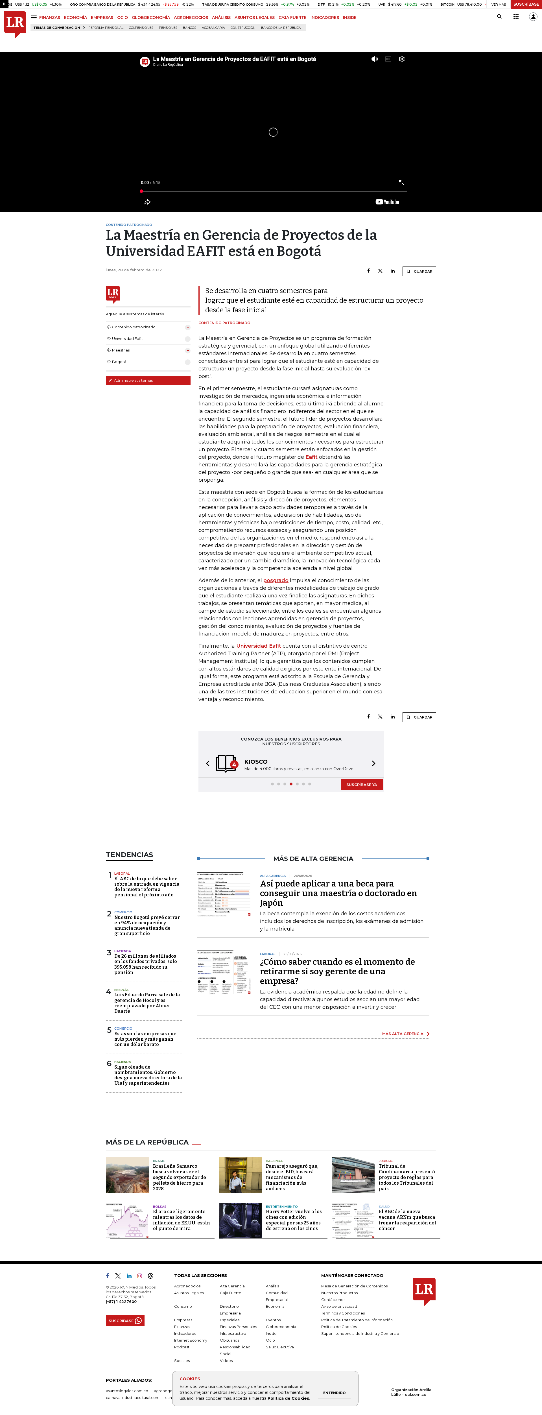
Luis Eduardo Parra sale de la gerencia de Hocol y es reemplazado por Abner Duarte (147, 1003)
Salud (384, 1207)
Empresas (183, 1320)
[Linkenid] (131, 1277)
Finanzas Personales (238, 1326)
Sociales (182, 1360)
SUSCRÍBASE (526, 4)
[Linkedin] (393, 271)
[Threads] (153, 1277)
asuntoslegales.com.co (127, 1390)
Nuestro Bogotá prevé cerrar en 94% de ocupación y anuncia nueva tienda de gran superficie (147, 925)
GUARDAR (422, 271)
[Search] (499, 16)
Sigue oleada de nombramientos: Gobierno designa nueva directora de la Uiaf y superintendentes (148, 1075)
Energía (121, 990)
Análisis (272, 1286)
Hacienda (122, 951)
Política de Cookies (288, 1398)
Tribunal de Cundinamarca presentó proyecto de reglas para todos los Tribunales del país (407, 1177)
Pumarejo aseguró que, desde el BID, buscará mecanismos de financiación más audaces (292, 1177)
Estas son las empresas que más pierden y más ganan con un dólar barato (145, 1039)
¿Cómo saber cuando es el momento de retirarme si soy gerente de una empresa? (337, 971)
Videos (226, 1360)
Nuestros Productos (339, 1292)
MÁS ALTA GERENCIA (402, 1033)
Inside (271, 1333)
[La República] (15, 25)
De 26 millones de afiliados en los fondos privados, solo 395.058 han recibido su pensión (145, 964)
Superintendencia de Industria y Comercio (360, 1333)
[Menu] (34, 17)
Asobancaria (213, 28)
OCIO (122, 17)
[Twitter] (380, 271)
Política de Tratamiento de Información (357, 1320)
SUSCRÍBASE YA (361, 784)
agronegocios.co (169, 1390)
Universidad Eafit (258, 646)
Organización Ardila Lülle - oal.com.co (411, 1392)
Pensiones (168, 28)
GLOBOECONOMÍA (151, 17)
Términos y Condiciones (343, 1313)
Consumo (183, 1306)
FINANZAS (49, 17)
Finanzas (182, 1326)
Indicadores (185, 1333)
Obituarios (229, 1340)
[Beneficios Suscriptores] (516, 17)
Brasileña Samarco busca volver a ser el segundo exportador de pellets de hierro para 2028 (179, 1177)
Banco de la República (281, 28)
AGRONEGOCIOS (191, 17)
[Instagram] (142, 1277)
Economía (275, 1306)
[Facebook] (368, 271)
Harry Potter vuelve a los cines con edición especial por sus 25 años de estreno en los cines (294, 1220)
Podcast (181, 1347)
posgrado (276, 580)
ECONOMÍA (75, 17)
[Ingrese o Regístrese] (533, 16)
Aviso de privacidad (339, 1306)
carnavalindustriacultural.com (132, 1397)
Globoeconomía (281, 1326)
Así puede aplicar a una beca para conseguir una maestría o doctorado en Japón (338, 893)
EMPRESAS (102, 17)
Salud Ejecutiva (280, 1347)
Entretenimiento (282, 1207)
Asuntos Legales (189, 1292)
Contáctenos (333, 1299)
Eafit (311, 457)
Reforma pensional (105, 28)
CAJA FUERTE (293, 17)
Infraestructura (233, 1333)
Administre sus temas (133, 380)
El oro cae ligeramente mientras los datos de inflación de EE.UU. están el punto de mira (181, 1220)
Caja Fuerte (230, 1292)
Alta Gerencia (232, 1286)
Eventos (273, 1320)
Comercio (123, 912)
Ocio (270, 1340)
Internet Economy (190, 1340)
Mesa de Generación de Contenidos (354, 1286)
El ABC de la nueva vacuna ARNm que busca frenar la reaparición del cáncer (407, 1220)
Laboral (122, 873)
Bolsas (160, 1207)
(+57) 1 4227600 (121, 1301)
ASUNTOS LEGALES (255, 17)
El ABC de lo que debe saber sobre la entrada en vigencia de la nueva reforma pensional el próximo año (147, 887)
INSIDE (350, 17)
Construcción (243, 28)
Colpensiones (141, 28)
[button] (206, 764)
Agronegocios (187, 1286)
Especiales (229, 1320)
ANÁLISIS (221, 17)
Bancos (189, 28)
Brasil (159, 1161)
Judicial (386, 1161)
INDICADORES (325, 17)
